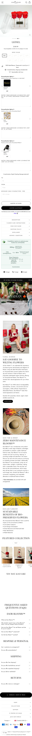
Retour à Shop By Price (17, 695)
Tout (16, 543)
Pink (9, 55)
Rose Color (16, 52)
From (3, 184)
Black (21, 55)
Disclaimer (16, 232)
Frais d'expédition (8, 48)
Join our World (15, 717)
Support (15, 709)
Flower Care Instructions (16, 223)
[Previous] (2, 86)
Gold (15, 60)
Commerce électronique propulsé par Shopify (16, 734)
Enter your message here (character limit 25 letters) (15, 161)
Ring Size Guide (16, 226)
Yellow (27, 55)
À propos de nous (15, 713)
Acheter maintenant (16, 208)
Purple (21, 60)
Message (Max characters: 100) (13, 191)
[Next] (29, 86)
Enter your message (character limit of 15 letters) (15, 128)
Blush (10, 60)
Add (7, 91)
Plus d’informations (16, 266)
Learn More (7, 401)
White (15, 55)
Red (4, 55)
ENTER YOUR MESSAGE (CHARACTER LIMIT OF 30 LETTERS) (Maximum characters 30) (15, 96)
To (2, 177)
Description (16, 220)
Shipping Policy (16, 229)
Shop (15, 702)
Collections (15, 706)
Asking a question (16, 235)
